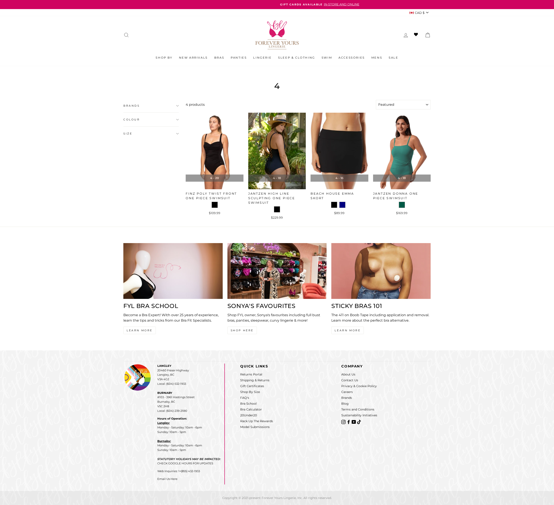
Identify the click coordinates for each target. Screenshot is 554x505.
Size (127, 133)
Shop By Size (250, 392)
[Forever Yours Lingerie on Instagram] (343, 422)
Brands (131, 105)
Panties (239, 57)
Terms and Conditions (357, 409)
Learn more (348, 330)
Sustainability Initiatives (359, 415)
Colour (131, 119)
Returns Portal (251, 374)
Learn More (140, 330)
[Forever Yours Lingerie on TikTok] (359, 422)
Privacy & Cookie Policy (359, 386)
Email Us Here (167, 479)
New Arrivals (193, 57)
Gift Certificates (252, 386)
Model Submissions (255, 427)
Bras (219, 57)
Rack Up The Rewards (256, 421)
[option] (277, 4)
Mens (376, 57)
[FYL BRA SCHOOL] (173, 271)
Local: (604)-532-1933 (171, 383)
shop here (242, 330)
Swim (327, 57)
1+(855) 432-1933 (189, 471)
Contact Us (349, 380)
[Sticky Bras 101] (381, 271)
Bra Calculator (251, 409)
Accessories (351, 57)
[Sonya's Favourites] (277, 271)
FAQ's (244, 398)
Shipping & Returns (254, 380)
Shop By (164, 57)
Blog (345, 404)
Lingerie (262, 57)
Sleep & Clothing (296, 57)
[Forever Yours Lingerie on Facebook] (349, 422)
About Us (348, 374)
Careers (347, 392)
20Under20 (248, 415)
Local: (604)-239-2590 (172, 410)
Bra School (248, 404)
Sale (393, 57)
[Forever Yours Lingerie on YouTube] (354, 422)
